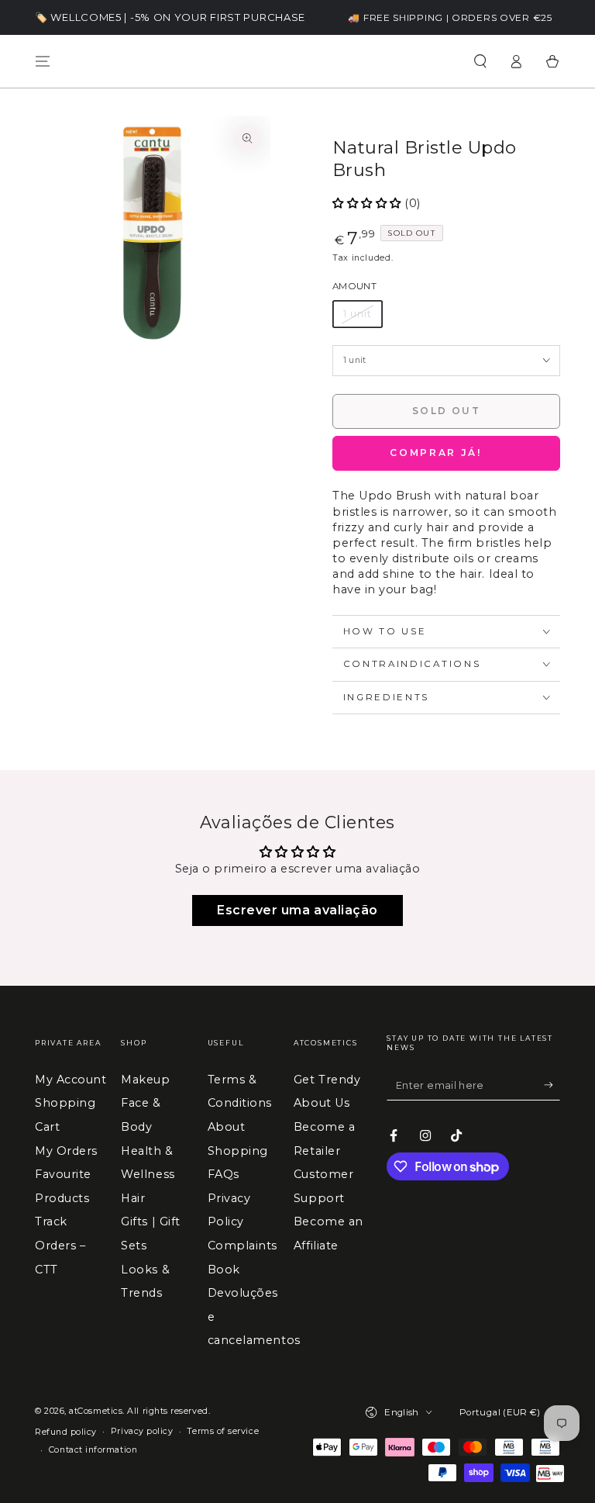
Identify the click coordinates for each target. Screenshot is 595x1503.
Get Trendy (327, 1080)
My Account (70, 1080)
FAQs (223, 1174)
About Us (321, 1103)
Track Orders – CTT (60, 1245)
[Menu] (43, 61)
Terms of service (223, 1431)
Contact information (93, 1450)
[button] (480, 61)
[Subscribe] (552, 1084)
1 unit (357, 314)
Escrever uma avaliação (297, 910)
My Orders (66, 1151)
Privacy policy (142, 1431)
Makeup (145, 1080)
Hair (133, 1198)
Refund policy (66, 1432)
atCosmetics (95, 1411)
